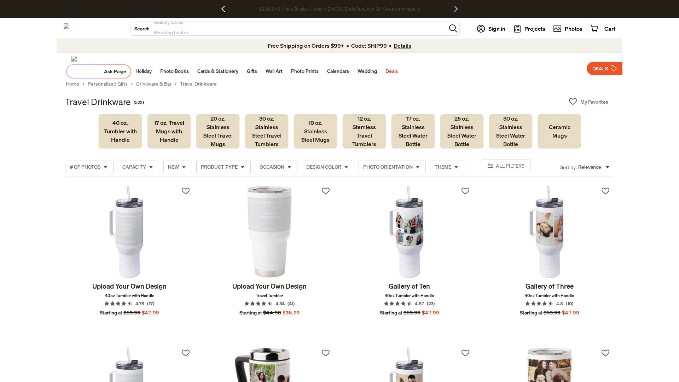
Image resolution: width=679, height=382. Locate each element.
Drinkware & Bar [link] (154, 83)
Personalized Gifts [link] (108, 83)
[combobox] (288, 28)
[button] (453, 28)
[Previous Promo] (225, 9)
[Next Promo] (456, 9)
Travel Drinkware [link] (198, 83)
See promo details (401, 9)
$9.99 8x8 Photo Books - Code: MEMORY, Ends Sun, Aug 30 (320, 9)
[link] (120, 131)
